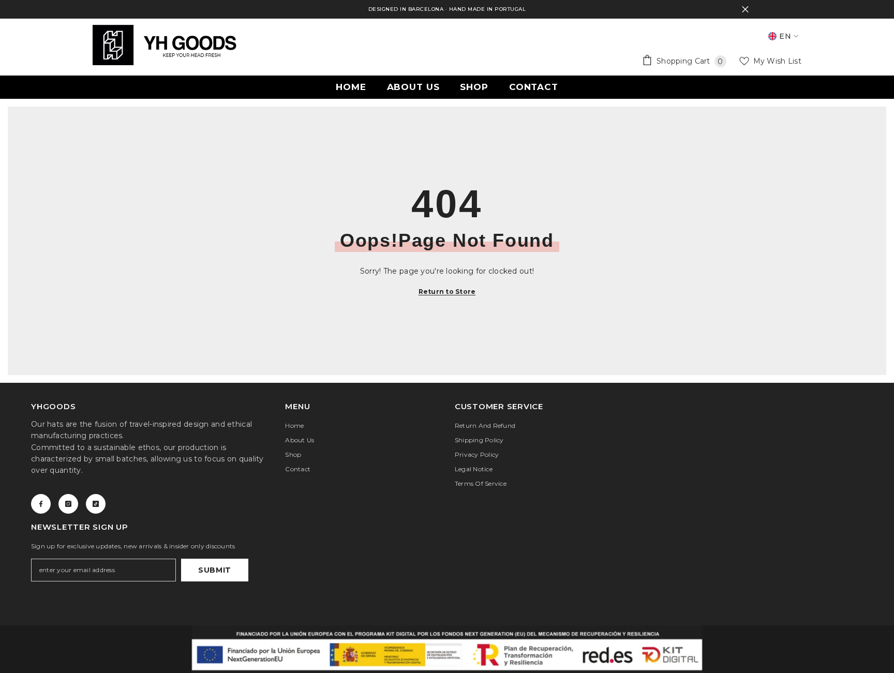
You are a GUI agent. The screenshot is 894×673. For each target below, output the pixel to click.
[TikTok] (96, 504)
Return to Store (447, 291)
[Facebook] (41, 504)
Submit (214, 570)
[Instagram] (68, 504)
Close (745, 9)
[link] (447, 649)
